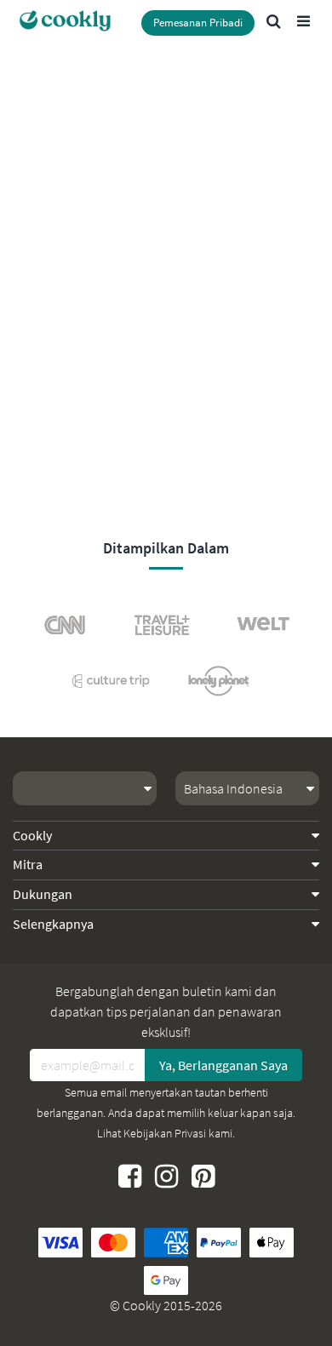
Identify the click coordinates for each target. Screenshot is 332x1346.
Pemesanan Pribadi (198, 22)
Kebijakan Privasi (164, 1133)
